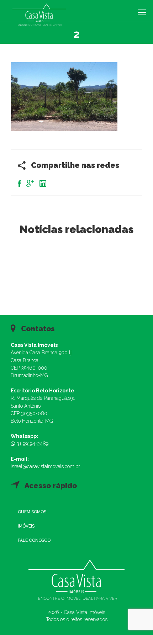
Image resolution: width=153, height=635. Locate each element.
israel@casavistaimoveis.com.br (45, 466)
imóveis (26, 526)
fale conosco (34, 540)
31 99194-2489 (31, 443)
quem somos (32, 511)
